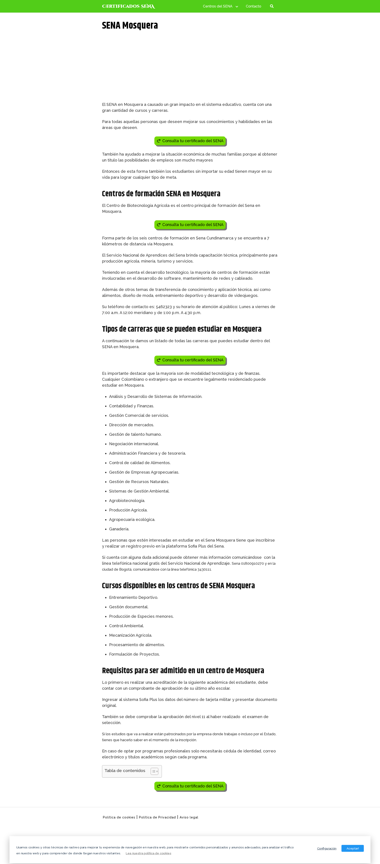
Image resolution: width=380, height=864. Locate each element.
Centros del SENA (217, 6)
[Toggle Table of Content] (152, 771)
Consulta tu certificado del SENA (192, 140)
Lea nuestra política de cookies (148, 853)
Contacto (253, 6)
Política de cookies (119, 817)
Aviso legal (189, 817)
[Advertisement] (190, 68)
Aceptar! (353, 848)
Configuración (326, 848)
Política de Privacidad (157, 817)
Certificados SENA (128, 6)
